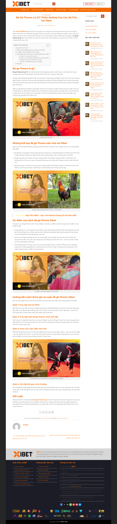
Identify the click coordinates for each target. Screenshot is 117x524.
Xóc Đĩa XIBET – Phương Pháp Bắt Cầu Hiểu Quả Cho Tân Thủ (96, 116)
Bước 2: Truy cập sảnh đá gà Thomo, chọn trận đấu (35, 58)
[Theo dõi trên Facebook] (61, 504)
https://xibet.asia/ (75, 486)
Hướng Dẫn (49, 9)
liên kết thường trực (62, 418)
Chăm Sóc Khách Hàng (88, 9)
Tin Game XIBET (73, 9)
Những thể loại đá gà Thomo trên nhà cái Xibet (31, 50)
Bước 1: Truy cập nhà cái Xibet (29, 56)
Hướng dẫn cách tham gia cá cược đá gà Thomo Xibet (33, 54)
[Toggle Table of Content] (47, 45)
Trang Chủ (25, 9)
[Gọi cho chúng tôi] (70, 504)
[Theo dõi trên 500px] (79, 504)
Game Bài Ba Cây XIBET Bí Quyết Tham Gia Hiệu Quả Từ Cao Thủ (97, 95)
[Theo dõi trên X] (64, 504)
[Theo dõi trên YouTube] (76, 504)
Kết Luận (19, 63)
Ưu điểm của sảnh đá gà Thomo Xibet (28, 52)
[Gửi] (53, 3)
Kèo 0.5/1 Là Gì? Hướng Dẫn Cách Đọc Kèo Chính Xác (96, 44)
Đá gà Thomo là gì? (22, 48)
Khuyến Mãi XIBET (38, 9)
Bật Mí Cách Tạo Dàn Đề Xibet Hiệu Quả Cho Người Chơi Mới (96, 75)
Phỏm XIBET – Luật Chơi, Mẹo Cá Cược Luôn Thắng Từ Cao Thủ (97, 106)
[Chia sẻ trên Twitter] (43, 412)
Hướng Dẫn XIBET (91, 26)
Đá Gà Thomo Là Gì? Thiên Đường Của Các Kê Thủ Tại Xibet (97, 85)
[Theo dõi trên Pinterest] (73, 504)
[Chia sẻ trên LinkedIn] (52, 412)
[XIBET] (21, 4)
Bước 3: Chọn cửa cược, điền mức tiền (31, 59)
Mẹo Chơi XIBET (61, 9)
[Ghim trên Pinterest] (49, 412)
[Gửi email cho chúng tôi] (67, 504)
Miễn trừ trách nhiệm (22, 473)
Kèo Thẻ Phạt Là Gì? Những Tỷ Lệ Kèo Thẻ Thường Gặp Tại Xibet (97, 64)
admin (53, 25)
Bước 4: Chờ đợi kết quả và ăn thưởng (31, 61)
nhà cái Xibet (21, 31)
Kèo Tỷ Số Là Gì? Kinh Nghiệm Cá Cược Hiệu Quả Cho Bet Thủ (97, 54)
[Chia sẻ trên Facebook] (40, 412)
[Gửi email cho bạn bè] (46, 412)
